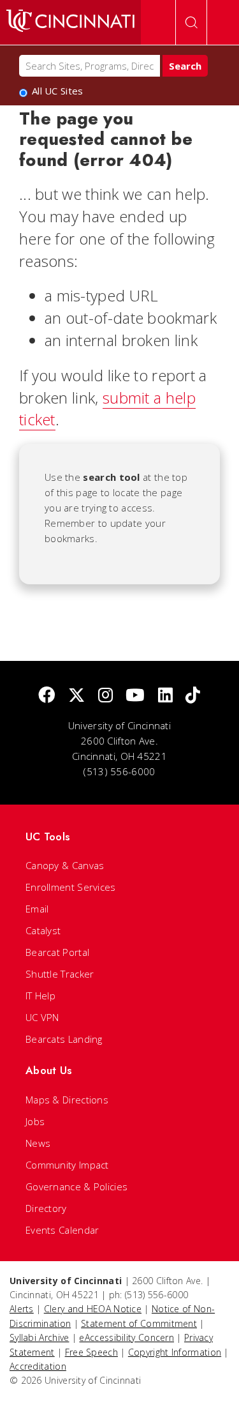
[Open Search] (191, 22)
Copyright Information (174, 1352)
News (37, 1143)
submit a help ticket (107, 408)
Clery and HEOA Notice (92, 1309)
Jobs (35, 1121)
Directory (46, 1208)
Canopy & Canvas (65, 865)
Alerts (22, 1309)
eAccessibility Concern (126, 1337)
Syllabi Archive (39, 1337)
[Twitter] (76, 695)
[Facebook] (46, 695)
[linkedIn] (165, 695)
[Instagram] (105, 695)
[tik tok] (192, 695)
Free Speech (91, 1352)
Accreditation (38, 1366)
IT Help (40, 995)
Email (37, 908)
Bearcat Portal (57, 952)
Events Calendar (62, 1229)
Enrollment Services (70, 887)
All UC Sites (57, 91)
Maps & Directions (66, 1099)
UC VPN (42, 1017)
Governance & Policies (76, 1186)
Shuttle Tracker (59, 973)
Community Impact (67, 1164)
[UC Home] (70, 22)
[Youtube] (135, 695)
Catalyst (43, 930)
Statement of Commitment (139, 1323)
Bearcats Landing (64, 1039)
